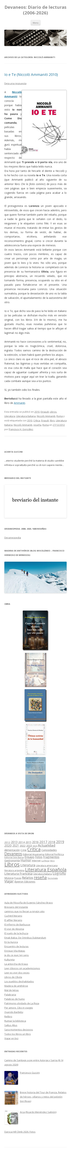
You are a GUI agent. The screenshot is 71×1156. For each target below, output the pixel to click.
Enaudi (45, 420)
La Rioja (45, 860)
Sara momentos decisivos (18, 1029)
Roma (59, 416)
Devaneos (13, 853)
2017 (43, 842)
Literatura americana (47, 865)
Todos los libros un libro (17, 1034)
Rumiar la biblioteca (15, 1020)
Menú (35, 22)
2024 (35, 845)
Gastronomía (12, 860)
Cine (24, 850)
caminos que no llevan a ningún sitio (24, 911)
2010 (37, 411)
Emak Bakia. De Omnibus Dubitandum (25, 937)
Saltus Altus (10, 1025)
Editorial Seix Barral (14, 857)
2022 (22, 845)
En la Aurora (11, 942)
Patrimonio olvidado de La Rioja (21, 1003)
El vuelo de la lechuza (16, 933)
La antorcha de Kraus (16, 964)
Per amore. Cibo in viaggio (18, 1007)
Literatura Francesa (18, 873)
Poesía (17, 878)
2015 (28, 842)
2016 (35, 842)
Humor (26, 860)
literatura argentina (14, 870)
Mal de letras (11, 990)
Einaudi (45, 411)
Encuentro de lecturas (16, 946)
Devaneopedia (12, 537)
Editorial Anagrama (33, 854)
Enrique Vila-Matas (14, 950)
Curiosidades (49, 850)
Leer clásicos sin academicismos (22, 968)
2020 (8, 845)
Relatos (27, 877)
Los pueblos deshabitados (19, 981)
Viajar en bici (11, 1038)
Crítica (36, 420)
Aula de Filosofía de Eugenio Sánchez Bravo (28, 902)
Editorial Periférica (54, 854)
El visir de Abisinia (14, 929)
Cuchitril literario (13, 915)
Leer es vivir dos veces (16, 972)
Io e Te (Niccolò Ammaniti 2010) (31, 74)
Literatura (9, 416)
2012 (7, 842)
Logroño (59, 873)
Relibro (8, 1016)
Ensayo (29, 857)
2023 (29, 845)
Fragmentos (51, 857)
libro (52, 420)
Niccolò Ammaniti (46, 416)
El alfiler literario (13, 920)
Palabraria (10, 994)
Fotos (38, 857)
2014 (21, 842)
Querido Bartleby (13, 1012)
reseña (37, 424)
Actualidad (46, 845)
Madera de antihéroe (16, 985)
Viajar (9, 881)
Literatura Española (45, 869)
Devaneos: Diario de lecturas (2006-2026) (35, 10)
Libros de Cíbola (13, 977)
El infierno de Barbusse (17, 924)
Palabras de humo (14, 999)
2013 (14, 842)
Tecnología (53, 878)
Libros (53, 411)
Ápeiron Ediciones (24, 881)
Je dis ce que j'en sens (16, 955)
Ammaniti (19, 403)
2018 (51, 842)
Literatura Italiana (26, 416)
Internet (36, 860)
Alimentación (12, 850)
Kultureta (9, 959)
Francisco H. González (21, 429)
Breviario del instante (16, 907)
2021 (15, 846)
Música (8, 878)
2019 (60, 841)
